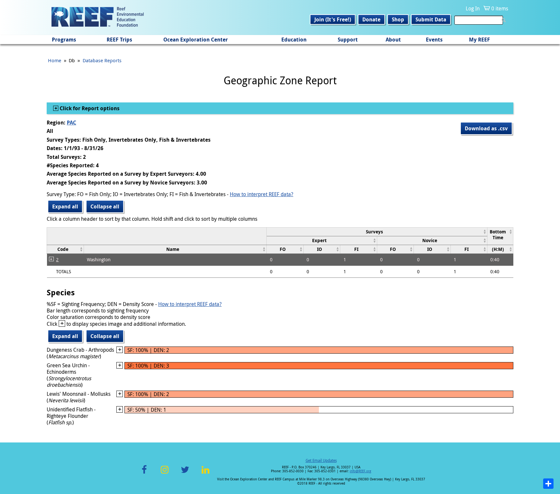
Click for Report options (89, 108)
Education (294, 39)
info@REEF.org (360, 471)
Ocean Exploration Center (195, 39)
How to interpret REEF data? (261, 194)
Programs (64, 39)
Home (54, 60)
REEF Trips (119, 39)
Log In (473, 8)
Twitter (185, 473)
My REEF (479, 39)
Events (434, 39)
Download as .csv (486, 128)
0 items (499, 8)
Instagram (164, 473)
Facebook (144, 473)
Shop (398, 19)
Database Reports (102, 60)
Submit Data (430, 19)
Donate (371, 19)
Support (348, 39)
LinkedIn (205, 473)
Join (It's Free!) (332, 19)
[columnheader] (377, 231)
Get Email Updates (321, 460)
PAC (71, 122)
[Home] (97, 17)
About (393, 39)
